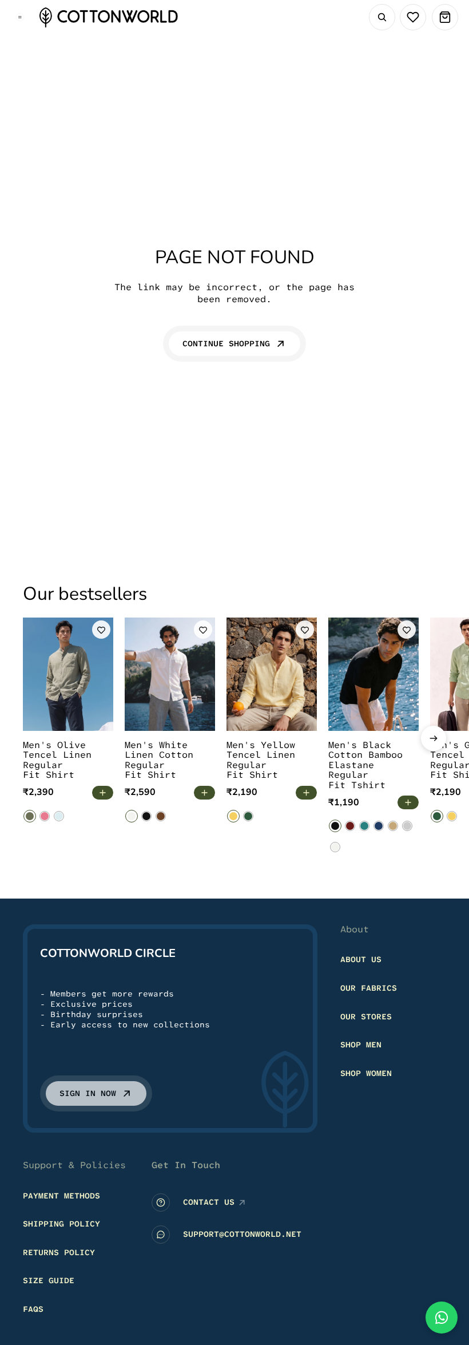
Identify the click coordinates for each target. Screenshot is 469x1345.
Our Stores (366, 1016)
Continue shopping (226, 343)
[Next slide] (433, 738)
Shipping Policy (61, 1224)
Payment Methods (61, 1195)
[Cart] (445, 17)
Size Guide (48, 1281)
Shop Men (360, 1045)
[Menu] (20, 17)
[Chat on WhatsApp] (442, 1318)
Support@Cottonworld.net (242, 1234)
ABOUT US (360, 960)
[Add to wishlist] (101, 629)
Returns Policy (59, 1252)
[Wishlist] (413, 17)
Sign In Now (87, 1094)
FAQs (33, 1309)
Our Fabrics (368, 988)
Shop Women (366, 1073)
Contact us (208, 1202)
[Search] (382, 17)
